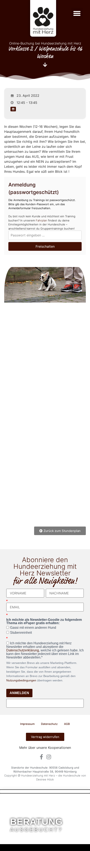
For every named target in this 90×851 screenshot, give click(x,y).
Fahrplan (41, 220)
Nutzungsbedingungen (21, 680)
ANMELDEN (19, 693)
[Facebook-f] (41, 756)
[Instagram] (48, 756)
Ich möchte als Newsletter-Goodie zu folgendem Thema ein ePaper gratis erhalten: (44, 621)
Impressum (27, 724)
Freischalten (45, 246)
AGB (67, 724)
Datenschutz (49, 724)
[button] (77, 13)
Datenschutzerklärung (22, 650)
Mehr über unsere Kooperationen (45, 747)
